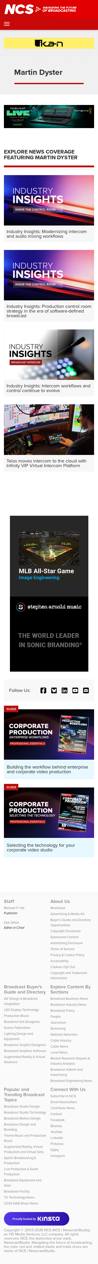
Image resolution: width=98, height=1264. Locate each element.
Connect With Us (68, 1089)
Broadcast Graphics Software (25, 1050)
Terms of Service (62, 949)
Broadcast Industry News (68, 1004)
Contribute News (62, 1108)
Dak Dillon (11, 922)
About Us (60, 901)
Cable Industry (60, 1040)
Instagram (57, 1155)
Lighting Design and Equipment (18, 1036)
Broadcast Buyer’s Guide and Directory (25, 989)
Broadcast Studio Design (22, 1106)
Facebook (57, 1119)
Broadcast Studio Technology (25, 1112)
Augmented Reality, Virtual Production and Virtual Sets (24, 1149)
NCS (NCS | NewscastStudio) (67, 1230)
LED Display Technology (21, 1009)
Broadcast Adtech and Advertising (66, 1072)
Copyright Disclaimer (65, 931)
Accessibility (59, 960)
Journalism (58, 1022)
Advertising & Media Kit (67, 913)
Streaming (58, 1028)
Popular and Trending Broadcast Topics (24, 1094)
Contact (56, 1113)
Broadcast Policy (62, 1010)
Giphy (54, 1149)
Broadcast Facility (17, 1191)
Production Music (16, 1015)
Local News (58, 1052)
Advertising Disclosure (66, 943)
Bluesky (56, 1125)
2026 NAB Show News (21, 1203)
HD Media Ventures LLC (28, 1234)
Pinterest (57, 1143)
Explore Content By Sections (70, 989)
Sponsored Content (64, 937)
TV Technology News (19, 1197)
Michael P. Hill (14, 907)
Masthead (57, 907)
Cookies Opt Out (62, 966)
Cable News (59, 1046)
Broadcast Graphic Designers (25, 1044)
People (55, 1016)
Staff (9, 901)
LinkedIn (56, 1137)
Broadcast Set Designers (22, 1021)
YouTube (56, 1131)
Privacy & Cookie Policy (67, 954)
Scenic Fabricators (17, 1027)
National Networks (64, 1034)
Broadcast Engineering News (71, 1080)
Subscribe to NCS (63, 1096)
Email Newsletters (63, 1102)
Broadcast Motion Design (22, 1118)
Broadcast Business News (69, 998)
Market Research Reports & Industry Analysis (70, 1061)
